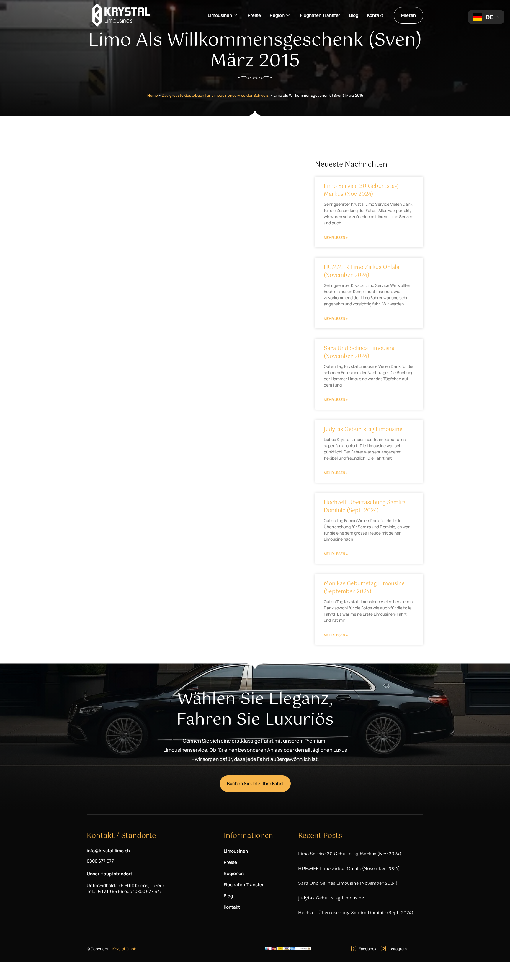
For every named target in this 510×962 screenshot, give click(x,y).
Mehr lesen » (336, 237)
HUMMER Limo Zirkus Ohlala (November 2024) (361, 271)
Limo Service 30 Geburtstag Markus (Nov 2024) (361, 190)
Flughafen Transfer (320, 15)
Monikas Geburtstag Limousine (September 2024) (364, 587)
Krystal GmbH (124, 948)
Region (277, 15)
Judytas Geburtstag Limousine (363, 429)
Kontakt (375, 15)
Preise (254, 15)
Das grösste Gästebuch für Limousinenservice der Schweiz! (216, 95)
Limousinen (220, 15)
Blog (353, 15)
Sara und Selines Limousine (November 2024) (360, 352)
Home (152, 95)
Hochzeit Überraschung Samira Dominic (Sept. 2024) (365, 506)
